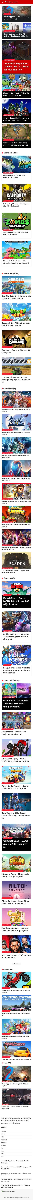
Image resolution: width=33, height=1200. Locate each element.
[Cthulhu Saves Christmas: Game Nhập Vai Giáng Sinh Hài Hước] (16, 107)
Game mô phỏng (7, 292)
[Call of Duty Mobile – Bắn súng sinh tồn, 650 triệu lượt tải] (16, 193)
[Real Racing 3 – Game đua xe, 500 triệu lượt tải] (16, 1003)
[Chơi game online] (11, 2)
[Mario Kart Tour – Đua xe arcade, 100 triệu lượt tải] (16, 1026)
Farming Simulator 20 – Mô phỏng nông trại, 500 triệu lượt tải (16, 379)
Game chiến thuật (9, 90)
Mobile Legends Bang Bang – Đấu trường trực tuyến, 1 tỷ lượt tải (16, 636)
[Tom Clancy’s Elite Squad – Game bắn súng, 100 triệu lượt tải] (16, 802)
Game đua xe (6, 1011)
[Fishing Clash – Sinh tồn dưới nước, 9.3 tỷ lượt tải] (16, 164)
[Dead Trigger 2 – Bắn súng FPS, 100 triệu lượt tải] (16, 1074)
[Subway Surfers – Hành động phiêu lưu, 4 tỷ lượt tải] (16, 514)
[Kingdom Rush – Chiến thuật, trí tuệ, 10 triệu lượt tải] (16, 863)
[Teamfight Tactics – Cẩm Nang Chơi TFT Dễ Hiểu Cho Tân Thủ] (16, 132)
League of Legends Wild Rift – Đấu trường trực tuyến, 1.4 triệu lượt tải (16, 670)
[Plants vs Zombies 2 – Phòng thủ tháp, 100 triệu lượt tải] (16, 82)
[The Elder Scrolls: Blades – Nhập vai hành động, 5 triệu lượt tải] (16, 560)
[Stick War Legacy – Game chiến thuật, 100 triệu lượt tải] (16, 747)
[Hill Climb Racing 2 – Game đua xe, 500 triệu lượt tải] (16, 980)
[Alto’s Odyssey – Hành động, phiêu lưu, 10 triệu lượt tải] (16, 890)
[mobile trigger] (3, 2)
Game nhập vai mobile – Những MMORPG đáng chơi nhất (15, 703)
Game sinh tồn (8, 172)
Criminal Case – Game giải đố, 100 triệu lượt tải (15, 844)
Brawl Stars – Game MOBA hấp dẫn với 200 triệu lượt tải (16, 601)
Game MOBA (7, 594)
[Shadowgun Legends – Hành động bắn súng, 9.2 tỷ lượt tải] (16, 468)
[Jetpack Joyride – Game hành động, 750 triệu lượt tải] (16, 491)
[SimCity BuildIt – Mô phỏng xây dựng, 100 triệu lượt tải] (16, 285)
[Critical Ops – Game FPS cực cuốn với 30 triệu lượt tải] (16, 1097)
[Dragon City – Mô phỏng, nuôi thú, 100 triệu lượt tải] (16, 312)
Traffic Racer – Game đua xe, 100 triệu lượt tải (16, 1059)
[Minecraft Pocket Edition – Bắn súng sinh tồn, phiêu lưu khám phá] (16, 250)
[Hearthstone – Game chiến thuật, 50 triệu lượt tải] (16, 720)
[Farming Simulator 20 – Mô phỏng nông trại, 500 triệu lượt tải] (16, 366)
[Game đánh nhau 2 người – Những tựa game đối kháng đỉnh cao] (16, 537)
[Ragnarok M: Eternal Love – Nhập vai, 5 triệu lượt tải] (16, 422)
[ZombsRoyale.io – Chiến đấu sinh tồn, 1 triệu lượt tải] (16, 221)
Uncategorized (9, 60)
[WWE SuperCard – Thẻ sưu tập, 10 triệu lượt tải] (16, 944)
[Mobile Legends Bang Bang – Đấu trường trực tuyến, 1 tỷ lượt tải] (16, 621)
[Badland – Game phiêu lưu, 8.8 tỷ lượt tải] (16, 339)
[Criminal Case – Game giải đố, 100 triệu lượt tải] (16, 831)
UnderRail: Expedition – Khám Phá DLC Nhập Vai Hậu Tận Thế (16, 66)
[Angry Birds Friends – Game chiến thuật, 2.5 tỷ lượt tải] (16, 775)
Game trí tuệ (8, 837)
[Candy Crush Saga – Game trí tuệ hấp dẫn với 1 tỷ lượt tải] (16, 917)
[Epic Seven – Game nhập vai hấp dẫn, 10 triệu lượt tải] (16, 399)
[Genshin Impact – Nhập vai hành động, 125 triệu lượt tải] (16, 445)
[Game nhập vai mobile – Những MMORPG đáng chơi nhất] (16, 690)
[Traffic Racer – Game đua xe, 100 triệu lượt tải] (16, 1049)
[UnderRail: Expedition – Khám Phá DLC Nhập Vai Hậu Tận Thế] (16, 50)
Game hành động (9, 31)
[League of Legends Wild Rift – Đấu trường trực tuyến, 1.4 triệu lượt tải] (16, 655)
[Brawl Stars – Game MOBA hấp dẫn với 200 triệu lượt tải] (16, 588)
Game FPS (7, 13)
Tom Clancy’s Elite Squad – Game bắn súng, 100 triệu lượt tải (16, 815)
